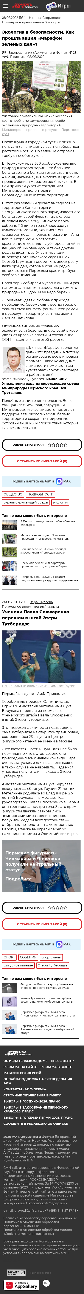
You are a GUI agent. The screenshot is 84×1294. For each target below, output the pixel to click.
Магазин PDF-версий (22, 1073)
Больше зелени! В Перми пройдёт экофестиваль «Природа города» (43, 550)
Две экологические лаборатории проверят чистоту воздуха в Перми (43, 564)
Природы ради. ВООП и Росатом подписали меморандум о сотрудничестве (49, 578)
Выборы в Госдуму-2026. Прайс (31, 1101)
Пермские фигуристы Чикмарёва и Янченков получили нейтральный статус (33, 861)
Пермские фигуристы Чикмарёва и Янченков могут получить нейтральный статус (47, 1029)
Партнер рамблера (40, 1272)
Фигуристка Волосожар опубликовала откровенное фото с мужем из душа (46, 986)
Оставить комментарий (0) (42, 461)
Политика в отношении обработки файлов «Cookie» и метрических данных (37, 1232)
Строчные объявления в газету (32, 1095)
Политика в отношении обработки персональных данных (31, 1224)
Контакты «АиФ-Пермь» (25, 1089)
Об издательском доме (25, 1061)
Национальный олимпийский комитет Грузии (38, 686)
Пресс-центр (62, 1061)
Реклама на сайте (20, 1067)
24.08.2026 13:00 (14, 602)
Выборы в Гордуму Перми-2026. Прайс (38, 1118)
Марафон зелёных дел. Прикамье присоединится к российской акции (45, 537)
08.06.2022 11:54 (13, 18)
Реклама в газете (56, 1067)
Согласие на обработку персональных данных (39, 1218)
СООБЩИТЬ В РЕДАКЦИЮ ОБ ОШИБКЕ (35, 1124)
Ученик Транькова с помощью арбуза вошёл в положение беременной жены (46, 1000)
